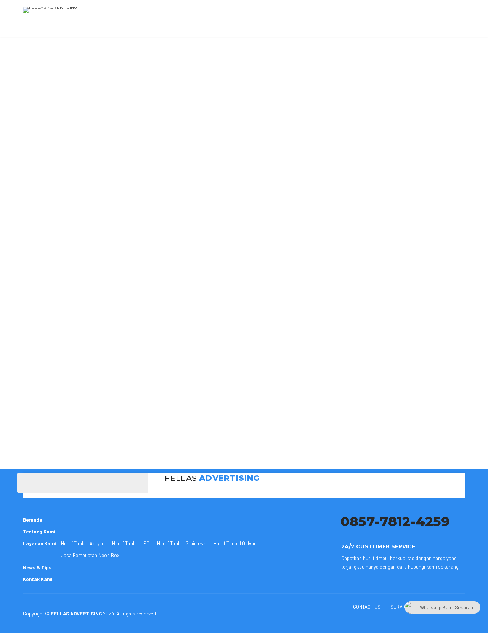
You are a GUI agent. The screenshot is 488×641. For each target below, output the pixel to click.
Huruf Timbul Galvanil (236, 543)
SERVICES (401, 607)
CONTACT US (366, 607)
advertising (49, 91)
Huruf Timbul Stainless (181, 543)
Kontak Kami (37, 579)
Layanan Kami (39, 543)
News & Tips (37, 567)
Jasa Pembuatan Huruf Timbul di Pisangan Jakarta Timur (143, 433)
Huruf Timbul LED (130, 543)
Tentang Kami (39, 532)
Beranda (32, 520)
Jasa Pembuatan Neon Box (90, 555)
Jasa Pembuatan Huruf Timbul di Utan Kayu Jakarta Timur (189, 83)
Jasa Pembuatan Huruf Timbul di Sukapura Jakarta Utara (143, 450)
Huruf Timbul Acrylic (82, 543)
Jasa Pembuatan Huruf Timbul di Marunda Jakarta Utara (142, 442)
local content (99, 51)
